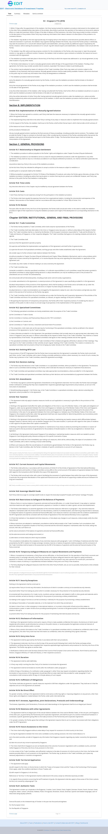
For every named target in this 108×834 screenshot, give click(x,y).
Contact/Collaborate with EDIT (64, 823)
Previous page (13, 23)
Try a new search (69, 8)
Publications (38, 823)
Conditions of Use (54, 830)
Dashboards (84, 823)
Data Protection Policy (65, 830)
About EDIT (23, 823)
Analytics (81, 8)
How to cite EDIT (48, 823)
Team (30, 823)
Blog (77, 823)
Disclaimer (46, 830)
